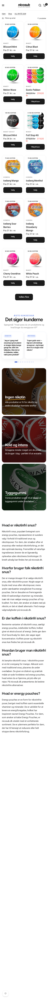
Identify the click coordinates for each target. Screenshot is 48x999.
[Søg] (40, 5)
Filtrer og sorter (10, 18)
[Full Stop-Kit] (35, 120)
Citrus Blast (32, 46)
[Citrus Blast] (35, 32)
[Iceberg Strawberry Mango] (35, 209)
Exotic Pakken (33, 89)
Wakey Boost (9, 132)
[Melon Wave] (13, 75)
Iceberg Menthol (34, 180)
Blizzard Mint (10, 46)
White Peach (32, 273)
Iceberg (6, 177)
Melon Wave (9, 89)
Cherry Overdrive (11, 273)
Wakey (6, 43)
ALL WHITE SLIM (20, 14)
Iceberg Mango (11, 180)
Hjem (4, 14)
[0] (44, 5)
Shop (10, 14)
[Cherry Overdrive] (13, 259)
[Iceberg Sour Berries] (13, 209)
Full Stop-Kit (32, 135)
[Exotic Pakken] (35, 75)
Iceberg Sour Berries (9, 225)
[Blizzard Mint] (13, 32)
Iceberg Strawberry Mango (31, 227)
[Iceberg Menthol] (35, 166)
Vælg (13, 56)
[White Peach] (35, 259)
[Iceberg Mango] (13, 166)
